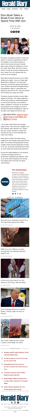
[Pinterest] (14, 32)
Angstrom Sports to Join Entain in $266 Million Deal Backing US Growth (15, 117)
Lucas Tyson (5, 345)
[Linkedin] (16, 32)
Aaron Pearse (6, 285)
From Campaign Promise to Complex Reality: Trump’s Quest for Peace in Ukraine (13, 311)
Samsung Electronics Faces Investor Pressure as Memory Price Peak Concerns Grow (15, 367)
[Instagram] (18, 194)
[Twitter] (11, 32)
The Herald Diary (16, 28)
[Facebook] (13, 194)
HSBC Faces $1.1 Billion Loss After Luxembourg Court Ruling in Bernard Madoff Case (13, 251)
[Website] (20, 194)
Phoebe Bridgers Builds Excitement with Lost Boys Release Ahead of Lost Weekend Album (15, 381)
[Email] (19, 32)
